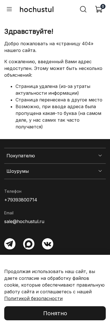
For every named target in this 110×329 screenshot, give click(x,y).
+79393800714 (20, 200)
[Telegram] (10, 243)
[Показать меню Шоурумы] (100, 171)
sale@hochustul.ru (24, 221)
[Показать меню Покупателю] (100, 156)
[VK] (47, 243)
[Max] (28, 243)
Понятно (55, 313)
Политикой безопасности (33, 298)
